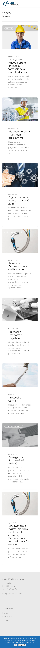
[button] (36, 4)
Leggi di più (22, 645)
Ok (15, 645)
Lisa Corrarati (10, 27)
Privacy (5, 613)
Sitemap (6, 620)
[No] (38, 642)
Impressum (7, 616)
